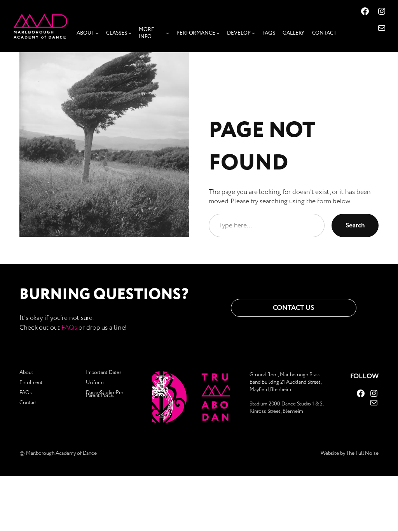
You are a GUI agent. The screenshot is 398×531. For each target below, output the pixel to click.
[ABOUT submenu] (97, 33)
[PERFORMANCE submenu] (218, 33)
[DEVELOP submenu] (253, 33)
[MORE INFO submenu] (167, 33)
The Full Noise (362, 453)
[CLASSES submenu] (129, 33)
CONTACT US (293, 308)
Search (355, 225)
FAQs (69, 327)
